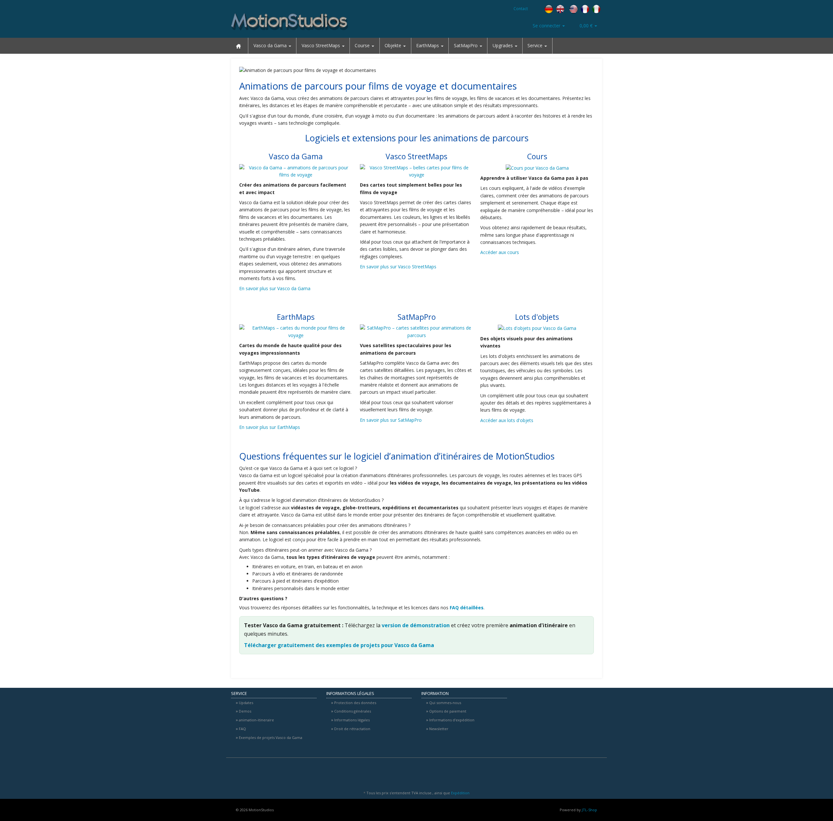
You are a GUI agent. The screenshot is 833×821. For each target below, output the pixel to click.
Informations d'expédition (451, 719)
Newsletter (438, 728)
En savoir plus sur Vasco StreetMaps (398, 266)
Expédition (460, 792)
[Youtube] (825, 84)
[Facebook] (825, 70)
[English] (567, 9)
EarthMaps (428, 45)
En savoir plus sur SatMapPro (391, 420)
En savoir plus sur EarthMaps (269, 427)
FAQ (242, 728)
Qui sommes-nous (445, 702)
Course (363, 45)
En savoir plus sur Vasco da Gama (274, 288)
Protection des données (355, 702)
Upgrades (503, 45)
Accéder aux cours (499, 252)
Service (535, 45)
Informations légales (352, 719)
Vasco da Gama (270, 45)
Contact (520, 8)
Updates (246, 702)
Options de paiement (447, 711)
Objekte (394, 45)
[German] (549, 9)
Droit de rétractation (352, 728)
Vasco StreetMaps (321, 45)
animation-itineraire (256, 719)
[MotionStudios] (289, 22)
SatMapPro (466, 45)
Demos (245, 711)
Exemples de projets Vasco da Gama (270, 737)
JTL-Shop (589, 809)
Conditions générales (352, 711)
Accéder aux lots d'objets (506, 420)
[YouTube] (598, 773)
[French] (585, 9)
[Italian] (596, 9)
